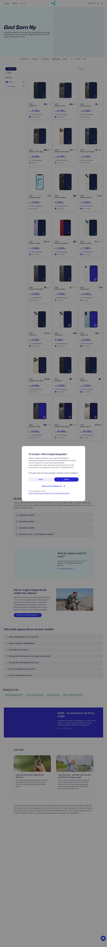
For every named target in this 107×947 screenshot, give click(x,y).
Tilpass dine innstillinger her (52, 486)
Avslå (41, 479)
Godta (66, 479)
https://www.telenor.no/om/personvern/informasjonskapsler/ (49, 493)
